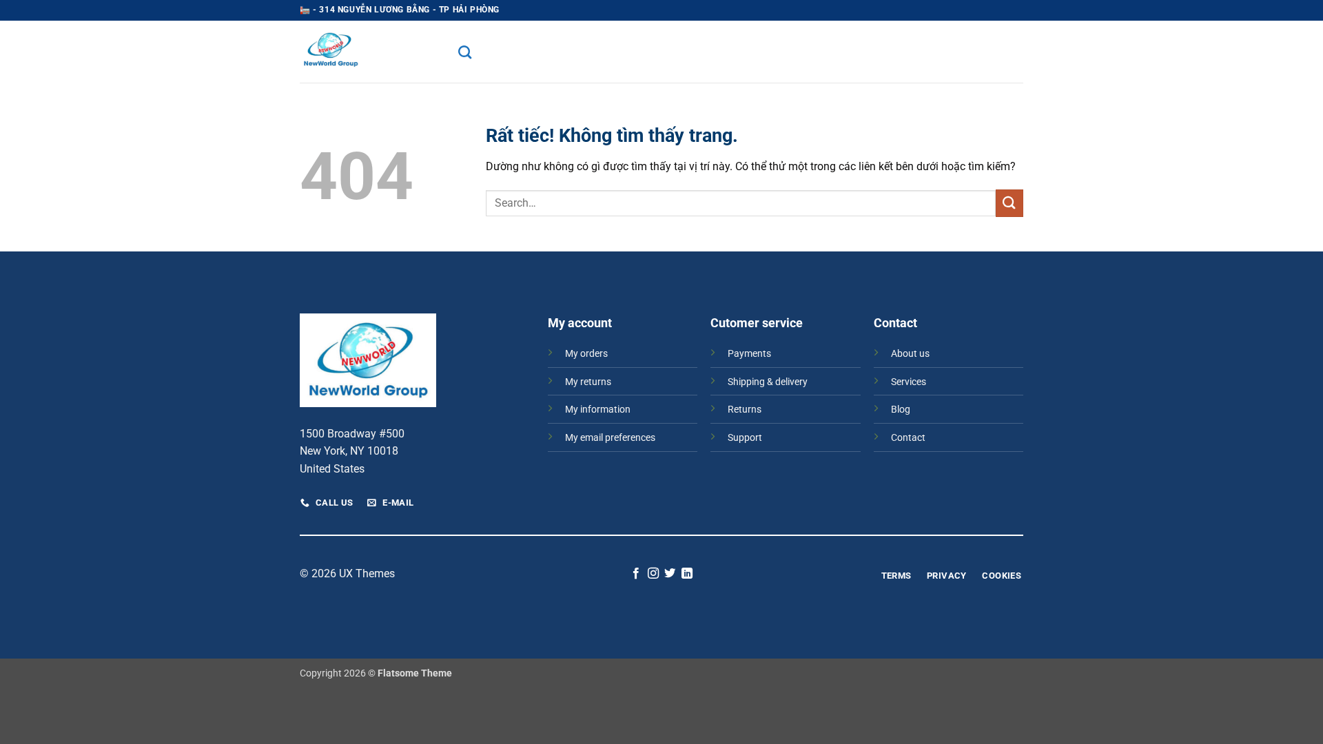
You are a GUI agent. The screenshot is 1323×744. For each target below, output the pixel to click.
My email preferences (610, 438)
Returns (744, 409)
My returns (588, 382)
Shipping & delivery (768, 382)
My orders (586, 354)
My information (597, 409)
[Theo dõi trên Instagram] (653, 574)
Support (745, 438)
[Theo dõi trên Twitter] (669, 574)
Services (908, 382)
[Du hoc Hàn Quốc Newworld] (369, 52)
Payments (749, 354)
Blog (900, 409)
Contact (908, 438)
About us (910, 354)
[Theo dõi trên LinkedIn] (687, 574)
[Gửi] (1009, 202)
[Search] (464, 52)
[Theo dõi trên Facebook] (636, 574)
